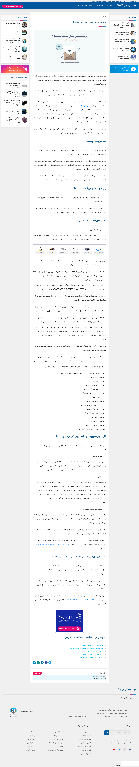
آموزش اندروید (115, 1)
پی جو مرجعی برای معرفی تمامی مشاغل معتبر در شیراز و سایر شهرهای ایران (12, 40)
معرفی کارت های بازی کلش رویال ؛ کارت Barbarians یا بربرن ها (121, 41)
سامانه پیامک (64, 261)
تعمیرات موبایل (58, 735)
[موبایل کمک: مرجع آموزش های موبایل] (124, 5)
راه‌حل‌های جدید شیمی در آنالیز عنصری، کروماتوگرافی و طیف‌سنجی (11, 49)
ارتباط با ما (32, 735)
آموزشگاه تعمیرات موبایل (83, 746)
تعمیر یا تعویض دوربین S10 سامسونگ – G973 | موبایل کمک (12, 111)
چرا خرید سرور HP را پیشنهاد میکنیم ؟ (93, 645)
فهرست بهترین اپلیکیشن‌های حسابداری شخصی (121, 57)
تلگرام (109, 1)
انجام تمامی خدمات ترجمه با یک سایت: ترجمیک (11, 32)
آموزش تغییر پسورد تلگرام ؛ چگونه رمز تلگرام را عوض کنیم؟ (121, 33)
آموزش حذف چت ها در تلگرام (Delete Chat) (121, 49)
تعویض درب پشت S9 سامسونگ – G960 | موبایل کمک (13, 120)
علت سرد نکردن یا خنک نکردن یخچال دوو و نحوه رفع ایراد (87, 648)
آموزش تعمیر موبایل (85, 739)
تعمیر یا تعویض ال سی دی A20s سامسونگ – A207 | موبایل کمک (13, 85)
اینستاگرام (104, 1)
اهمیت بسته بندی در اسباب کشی (12, 57)
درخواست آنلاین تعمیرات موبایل (12, 6)
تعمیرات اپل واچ (86, 753)
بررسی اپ (98, 1)
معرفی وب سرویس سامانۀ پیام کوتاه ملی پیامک (52, 544)
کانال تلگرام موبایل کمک (121, 69)
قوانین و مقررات (30, 739)
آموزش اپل (122, 1)
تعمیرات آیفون (30, 750)
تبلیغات (93, 1)
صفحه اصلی (108, 5)
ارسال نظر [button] (37, 673)
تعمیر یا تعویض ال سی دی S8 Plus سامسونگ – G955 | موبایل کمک (12, 102)
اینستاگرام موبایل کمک (14, 69)
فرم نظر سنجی (30, 746)
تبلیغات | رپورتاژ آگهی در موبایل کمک (94, 5)
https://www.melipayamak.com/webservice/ (84, 599)
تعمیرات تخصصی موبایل (18, 77)
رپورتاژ (104, 17)
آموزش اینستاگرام (85, 743)
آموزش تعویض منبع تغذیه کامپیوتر (13, 24)
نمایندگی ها (87, 732)
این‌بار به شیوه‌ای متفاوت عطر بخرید (93, 654)
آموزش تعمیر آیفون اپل (56, 739)
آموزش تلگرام (31, 743)
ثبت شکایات (87, 735)
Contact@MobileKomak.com (77, 717)
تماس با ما (80, 5)
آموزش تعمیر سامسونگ (56, 743)
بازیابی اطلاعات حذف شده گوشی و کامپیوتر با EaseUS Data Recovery (121, 25)
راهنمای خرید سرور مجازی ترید (95, 651)
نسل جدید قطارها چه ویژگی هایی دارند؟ (92, 658)
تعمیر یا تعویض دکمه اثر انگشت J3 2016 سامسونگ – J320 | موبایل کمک (11, 94)
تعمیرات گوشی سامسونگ (55, 750)
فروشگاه (32, 732)
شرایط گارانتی (59, 732)
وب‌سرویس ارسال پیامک (83, 106)
